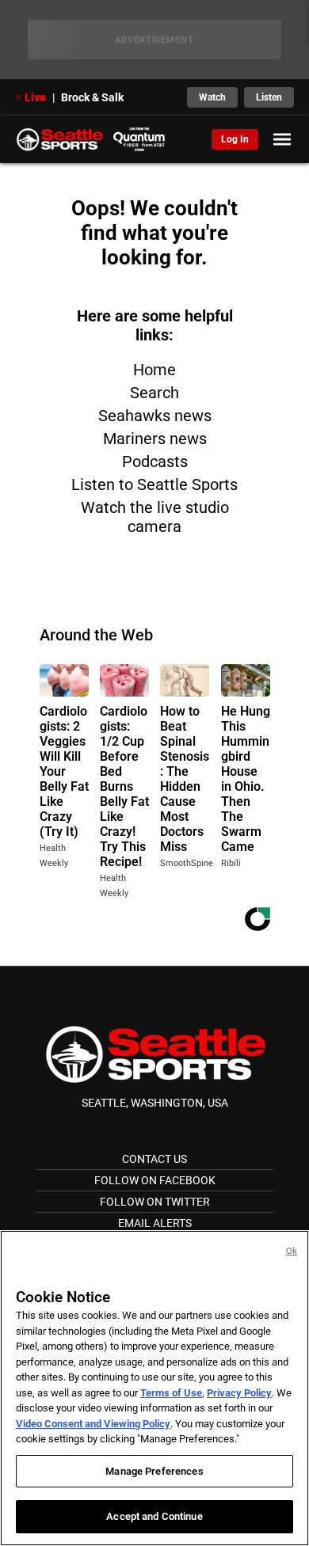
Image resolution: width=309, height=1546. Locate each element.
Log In (235, 139)
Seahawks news (155, 415)
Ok (291, 1251)
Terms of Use (171, 1393)
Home (154, 369)
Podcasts (155, 461)
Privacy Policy (239, 1393)
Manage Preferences (154, 1471)
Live (35, 97)
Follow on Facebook (155, 1180)
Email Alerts (155, 1223)
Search (154, 392)
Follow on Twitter (155, 1201)
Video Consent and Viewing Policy (93, 1424)
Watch (212, 97)
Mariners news (155, 438)
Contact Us (154, 1159)
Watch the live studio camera (155, 517)
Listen (269, 97)
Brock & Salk (92, 97)
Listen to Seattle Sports (154, 484)
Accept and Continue (154, 1516)
